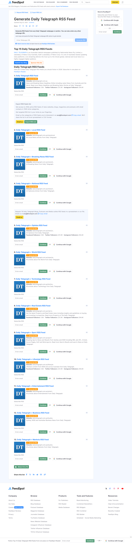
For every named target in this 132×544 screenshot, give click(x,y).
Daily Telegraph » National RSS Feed (32, 183)
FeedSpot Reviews (15, 511)
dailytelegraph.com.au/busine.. (42, 418)
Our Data (12, 504)
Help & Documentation (115, 504)
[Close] (131, 537)
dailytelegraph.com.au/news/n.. (43, 189)
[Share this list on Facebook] (20, 26)
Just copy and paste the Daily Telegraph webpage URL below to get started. (38, 36)
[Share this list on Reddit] (30, 26)
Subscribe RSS (19, 91)
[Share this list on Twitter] (23, 26)
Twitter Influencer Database (40, 528)
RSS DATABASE (39, 2)
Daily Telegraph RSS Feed (27, 76)
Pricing (115, 2)
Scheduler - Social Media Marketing (89, 518)
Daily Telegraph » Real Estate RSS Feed (33, 306)
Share (16, 26)
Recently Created (114, 511)
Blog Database (36, 504)
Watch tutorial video (23, 43)
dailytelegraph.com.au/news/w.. (43, 257)
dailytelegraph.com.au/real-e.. (42, 311)
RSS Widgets (81, 507)
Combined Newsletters (84, 504)
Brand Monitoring (82, 500)
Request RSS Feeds (22, 12)
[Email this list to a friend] (33, 26)
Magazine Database (37, 511)
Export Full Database (62, 6)
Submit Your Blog (21, 63)
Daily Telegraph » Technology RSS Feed (33, 279)
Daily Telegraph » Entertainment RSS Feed (35, 386)
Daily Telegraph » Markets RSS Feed (33, 440)
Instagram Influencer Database (41, 525)
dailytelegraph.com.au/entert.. (42, 391)
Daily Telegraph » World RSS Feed (31, 252)
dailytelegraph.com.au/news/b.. (43, 162)
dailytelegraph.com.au (39, 81)
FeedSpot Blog (113, 514)
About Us (12, 500)
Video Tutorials (113, 500)
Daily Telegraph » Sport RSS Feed (30, 332)
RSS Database (35, 500)
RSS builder (50, 2)
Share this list (19, 475)
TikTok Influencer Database (40, 532)
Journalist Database (37, 514)
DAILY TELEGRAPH (20, 52)
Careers (16, 507)
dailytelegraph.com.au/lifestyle (42, 364)
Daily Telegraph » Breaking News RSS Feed (35, 157)
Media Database (64, 507)
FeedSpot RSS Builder (48, 43)
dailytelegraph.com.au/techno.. (42, 284)
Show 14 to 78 (23, 467)
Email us (20, 122)
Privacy (11, 514)
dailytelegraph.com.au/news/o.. (43, 231)
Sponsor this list (36, 63)
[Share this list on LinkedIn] (26, 26)
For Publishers (63, 500)
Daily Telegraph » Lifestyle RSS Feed (33, 359)
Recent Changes (113, 507)
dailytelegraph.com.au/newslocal (43, 135)
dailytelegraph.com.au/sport (42, 338)
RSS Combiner (62, 2)
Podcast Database (37, 507)
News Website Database (39, 521)
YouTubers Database (38, 518)
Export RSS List (37, 12)
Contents (31, 22)
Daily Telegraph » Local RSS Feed (30, 130)
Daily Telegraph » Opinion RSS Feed (31, 225)
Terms (11, 518)
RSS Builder (80, 514)
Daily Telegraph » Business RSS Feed (33, 413)
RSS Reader (74, 2)
